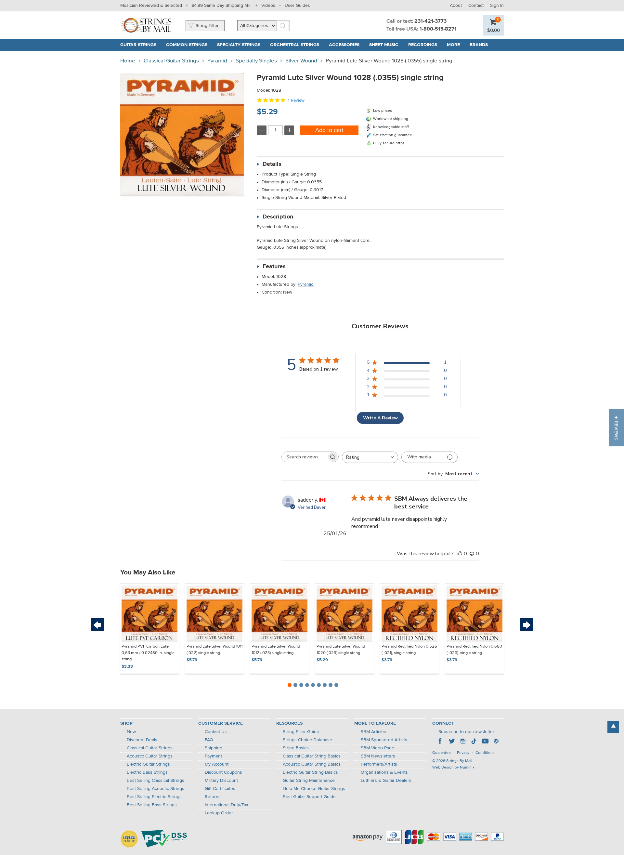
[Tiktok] (474, 741)
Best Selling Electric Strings (154, 797)
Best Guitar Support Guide (309, 797)
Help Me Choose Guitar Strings (314, 788)
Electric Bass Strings (147, 772)
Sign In (497, 5)
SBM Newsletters (378, 756)
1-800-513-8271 (438, 29)
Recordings (422, 45)
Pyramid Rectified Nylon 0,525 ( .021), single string (409, 649)
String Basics (296, 748)
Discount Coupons (223, 772)
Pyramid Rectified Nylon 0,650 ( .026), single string (474, 649)
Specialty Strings (238, 45)
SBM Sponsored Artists (384, 740)
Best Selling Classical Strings (155, 780)
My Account (216, 764)
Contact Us (216, 732)
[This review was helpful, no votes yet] (460, 553)
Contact (476, 5)
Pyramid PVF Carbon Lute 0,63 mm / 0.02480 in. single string (148, 652)
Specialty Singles (256, 61)
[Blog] (496, 741)
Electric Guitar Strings (148, 764)
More (453, 45)
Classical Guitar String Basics (312, 756)
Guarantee (441, 753)
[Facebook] (441, 741)
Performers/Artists (379, 764)
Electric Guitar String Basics (310, 772)
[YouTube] (485, 741)
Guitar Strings (138, 45)
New (131, 732)
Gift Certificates (220, 788)
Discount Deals (142, 740)
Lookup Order (219, 813)
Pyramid (217, 61)
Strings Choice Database (307, 740)
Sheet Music (383, 45)
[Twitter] (452, 741)
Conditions (485, 753)
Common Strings (186, 45)
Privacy (463, 753)
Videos (268, 5)
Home (127, 61)
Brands (479, 45)
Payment (213, 756)
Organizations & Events (384, 772)
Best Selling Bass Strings (152, 805)
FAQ (209, 740)
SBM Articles (373, 732)
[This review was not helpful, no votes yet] (472, 553)
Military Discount (221, 780)
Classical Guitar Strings (171, 61)
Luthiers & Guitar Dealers (386, 780)
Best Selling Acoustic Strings (155, 788)
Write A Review (380, 418)
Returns (213, 797)
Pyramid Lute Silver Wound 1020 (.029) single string (341, 649)
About (456, 5)
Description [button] (278, 217)
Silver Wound (301, 61)
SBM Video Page (377, 748)
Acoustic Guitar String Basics (312, 764)
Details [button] (272, 164)
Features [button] (274, 267)
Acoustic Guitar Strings (150, 756)
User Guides (297, 5)
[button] (616, 427)
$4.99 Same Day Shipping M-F (221, 5)
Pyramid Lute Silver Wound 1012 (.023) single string (276, 649)
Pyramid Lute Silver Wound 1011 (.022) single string (214, 649)
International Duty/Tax (226, 805)
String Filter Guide (301, 732)
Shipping (213, 748)
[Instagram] (463, 741)
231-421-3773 (430, 21)
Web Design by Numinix (453, 768)
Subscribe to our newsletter (466, 732)
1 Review (296, 100)
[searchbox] (304, 457)
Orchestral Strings (294, 45)
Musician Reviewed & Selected (151, 5)
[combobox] (370, 457)
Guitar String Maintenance (309, 780)
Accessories (344, 45)
